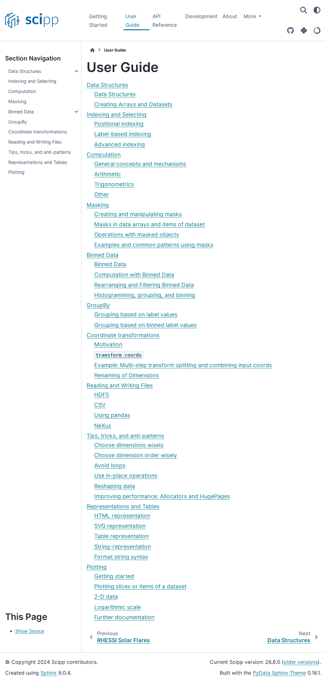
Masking (17, 101)
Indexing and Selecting (32, 81)
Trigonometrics (114, 184)
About (230, 16)
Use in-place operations (125, 475)
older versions (301, 662)
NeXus (102, 425)
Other (101, 194)
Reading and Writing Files (35, 142)
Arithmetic (107, 174)
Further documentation (124, 617)
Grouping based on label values (135, 314)
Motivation (108, 344)
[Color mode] (317, 10)
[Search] (304, 10)
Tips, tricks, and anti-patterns (39, 152)
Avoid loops (109, 465)
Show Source (29, 631)
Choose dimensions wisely (129, 445)
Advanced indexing (119, 144)
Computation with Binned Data (134, 274)
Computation (22, 91)
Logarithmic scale (117, 607)
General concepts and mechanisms (140, 163)
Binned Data (21, 111)
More (251, 16)
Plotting (16, 172)
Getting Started (98, 20)
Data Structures (24, 71)
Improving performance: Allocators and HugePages (162, 496)
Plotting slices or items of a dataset (140, 586)
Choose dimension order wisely (135, 455)
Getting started (114, 576)
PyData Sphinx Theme (279, 673)
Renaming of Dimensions (126, 375)
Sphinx (48, 673)
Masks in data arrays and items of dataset (149, 224)
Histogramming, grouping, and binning (144, 295)
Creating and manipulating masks (138, 214)
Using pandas (112, 415)
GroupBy (17, 121)
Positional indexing (119, 123)
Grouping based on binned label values (145, 325)
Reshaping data (114, 486)
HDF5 (101, 394)
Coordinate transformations (37, 131)
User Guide (132, 20)
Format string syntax (121, 556)
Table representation (121, 536)
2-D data (106, 596)
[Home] (92, 50)
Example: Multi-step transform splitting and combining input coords (183, 365)
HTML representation (122, 515)
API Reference (164, 20)
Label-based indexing (122, 134)
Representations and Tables (37, 162)
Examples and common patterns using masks (153, 244)
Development (201, 16)
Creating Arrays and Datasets (133, 104)
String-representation (122, 546)
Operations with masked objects (136, 234)
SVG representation (119, 525)
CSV (100, 404)
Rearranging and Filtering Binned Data (144, 284)
